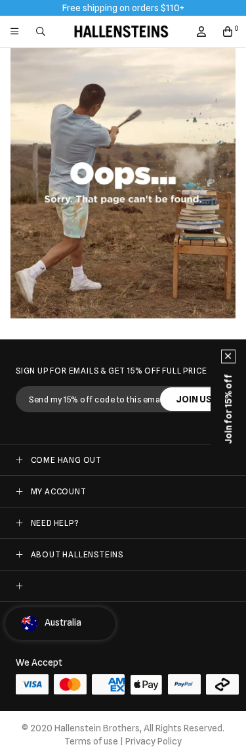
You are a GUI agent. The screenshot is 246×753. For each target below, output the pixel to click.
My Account (59, 491)
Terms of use (91, 741)
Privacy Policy (153, 741)
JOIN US (194, 399)
